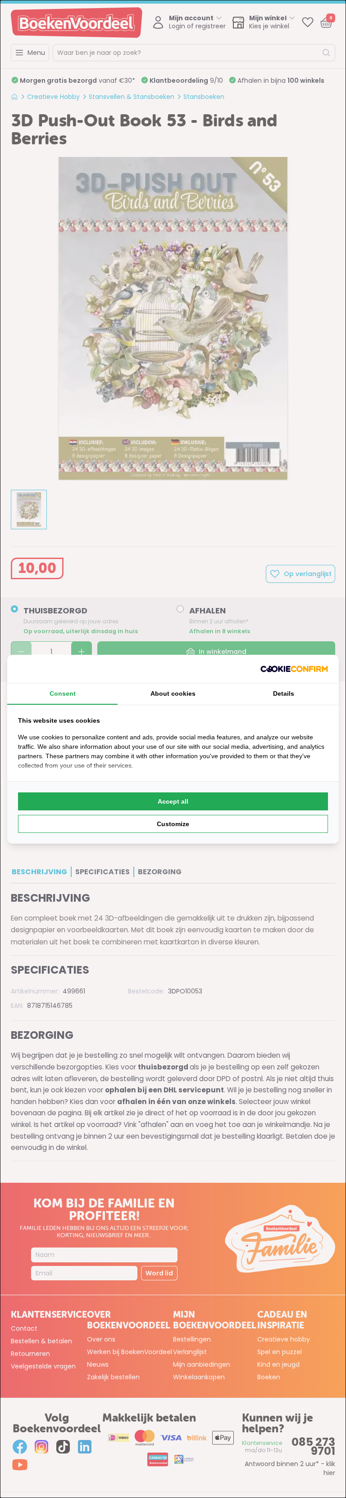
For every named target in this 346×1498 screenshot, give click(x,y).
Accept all (173, 801)
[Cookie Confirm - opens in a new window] (294, 669)
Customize (173, 823)
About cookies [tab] (173, 693)
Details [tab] (283, 693)
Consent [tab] (63, 693)
